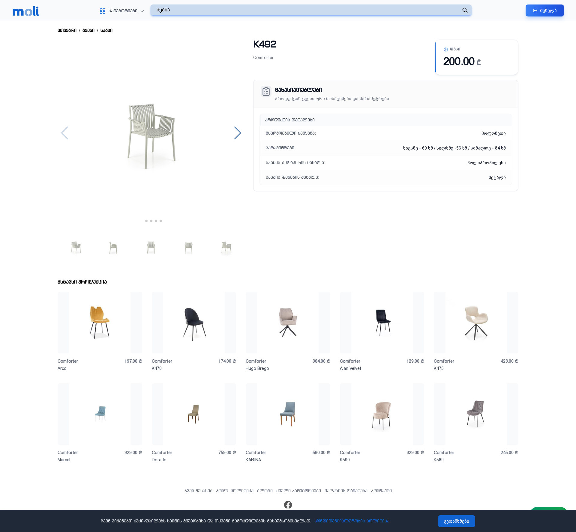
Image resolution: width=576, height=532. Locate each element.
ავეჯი (88, 30)
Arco (62, 368)
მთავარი (67, 30)
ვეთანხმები (456, 521)
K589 (439, 459)
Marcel (64, 459)
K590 (345, 459)
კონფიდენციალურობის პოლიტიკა (351, 521)
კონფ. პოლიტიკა (235, 491)
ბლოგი (265, 491)
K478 (157, 368)
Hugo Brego (257, 368)
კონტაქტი (381, 491)
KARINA (253, 459)
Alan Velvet (350, 368)
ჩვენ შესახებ (198, 491)
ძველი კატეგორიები (298, 491)
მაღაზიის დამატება (346, 491)
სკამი (106, 30)
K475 (439, 368)
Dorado (159, 459)
